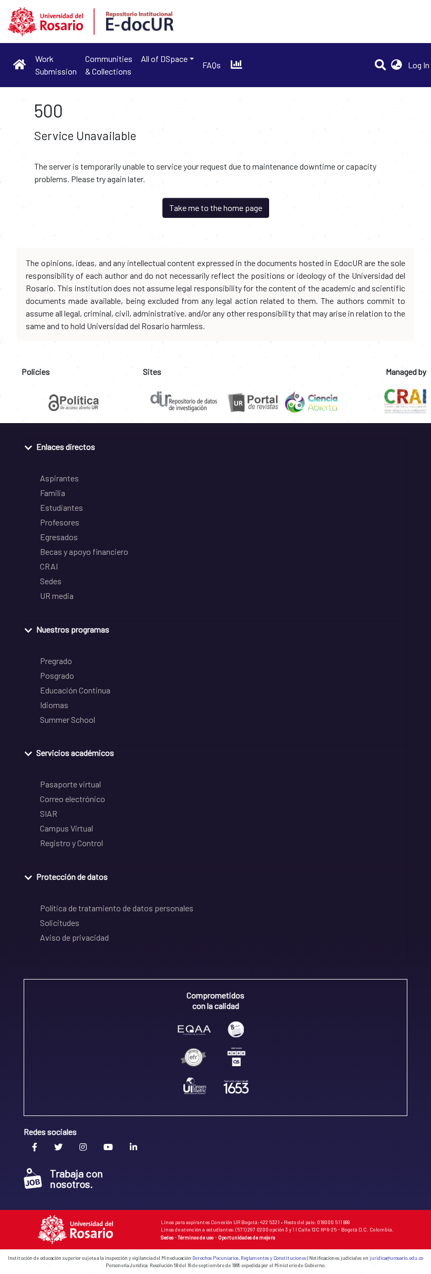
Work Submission (56, 65)
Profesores (59, 522)
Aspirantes (59, 478)
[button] (396, 65)
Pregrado (56, 661)
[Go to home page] (19, 65)
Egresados (59, 537)
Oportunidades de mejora (246, 1237)
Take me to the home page (215, 208)
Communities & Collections (108, 65)
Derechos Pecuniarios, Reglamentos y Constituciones (249, 1258)
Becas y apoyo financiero (84, 551)
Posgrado (57, 675)
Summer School (67, 719)
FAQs (211, 65)
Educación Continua (75, 690)
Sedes (50, 581)
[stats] (236, 65)
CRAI (49, 566)
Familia (52, 493)
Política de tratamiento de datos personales (116, 908)
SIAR (48, 813)
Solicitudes (59, 923)
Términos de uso (196, 1237)
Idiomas (54, 705)
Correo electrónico (72, 799)
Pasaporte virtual (70, 784)
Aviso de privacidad (74, 937)
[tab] (215, 445)
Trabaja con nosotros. (76, 1178)
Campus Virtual (66, 828)
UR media (57, 596)
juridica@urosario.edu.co (396, 1258)
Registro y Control (71, 843)
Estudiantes (61, 507)
